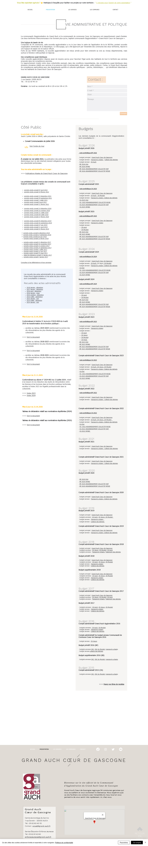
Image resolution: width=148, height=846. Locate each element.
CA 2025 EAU (84, 200)
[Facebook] (98, 749)
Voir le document (33, 337)
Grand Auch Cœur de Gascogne (102, 157)
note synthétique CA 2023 (88, 360)
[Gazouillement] (113, 749)
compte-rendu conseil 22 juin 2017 (35, 251)
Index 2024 (31, 396)
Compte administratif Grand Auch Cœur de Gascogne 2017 (101, 591)
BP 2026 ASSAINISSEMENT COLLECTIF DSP (94, 169)
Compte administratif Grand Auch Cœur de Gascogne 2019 (101, 526)
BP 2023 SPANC (85, 344)
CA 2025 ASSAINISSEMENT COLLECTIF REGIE (95, 202)
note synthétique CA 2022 (88, 413)
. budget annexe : (85, 162)
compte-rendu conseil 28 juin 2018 (35, 237)
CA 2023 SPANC (85, 378)
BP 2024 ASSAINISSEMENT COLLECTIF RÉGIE (95, 307)
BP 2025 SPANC (85, 234)
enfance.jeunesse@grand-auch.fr (38, 837)
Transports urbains (97, 160)
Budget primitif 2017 (86, 603)
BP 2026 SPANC (85, 166)
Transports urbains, (97, 198)
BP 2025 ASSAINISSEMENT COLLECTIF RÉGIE (95, 239)
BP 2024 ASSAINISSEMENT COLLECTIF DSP (94, 304)
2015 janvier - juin (33, 298)
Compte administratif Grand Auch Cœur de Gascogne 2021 (101, 457)
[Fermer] (145, 842)
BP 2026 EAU (84, 164)
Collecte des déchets (111, 160)
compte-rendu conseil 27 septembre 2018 (37, 235)
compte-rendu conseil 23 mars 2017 (36, 253)
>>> (24, 337)
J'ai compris (137, 842)
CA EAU (82, 268)
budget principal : (86, 595)
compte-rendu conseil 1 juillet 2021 (36, 200)
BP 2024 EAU (84, 300)
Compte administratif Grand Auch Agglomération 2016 (99, 624)
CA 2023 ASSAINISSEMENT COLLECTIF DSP (94, 376)
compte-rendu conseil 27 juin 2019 (35, 225)
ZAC (92, 649)
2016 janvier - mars (33, 293)
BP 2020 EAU (84, 479)
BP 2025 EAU (84, 232)
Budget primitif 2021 (86, 442)
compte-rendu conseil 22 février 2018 (36, 238)
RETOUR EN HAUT (140, 836)
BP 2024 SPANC (85, 302)
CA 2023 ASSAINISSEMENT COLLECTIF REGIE (95, 374)
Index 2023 (31, 393)
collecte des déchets (96, 651)
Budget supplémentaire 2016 (90, 655)
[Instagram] (105, 749)
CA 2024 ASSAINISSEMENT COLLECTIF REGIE (95, 270)
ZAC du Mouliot (100, 649)
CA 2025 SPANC (85, 207)
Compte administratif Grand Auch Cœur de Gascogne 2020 (101, 492)
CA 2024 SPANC (85, 275)
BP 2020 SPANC (85, 481)
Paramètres (124, 842)
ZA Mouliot (101, 195)
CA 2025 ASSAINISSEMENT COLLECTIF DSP (94, 205)
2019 (46, 227)
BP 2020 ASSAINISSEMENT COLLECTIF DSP (94, 484)
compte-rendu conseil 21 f (32, 229)
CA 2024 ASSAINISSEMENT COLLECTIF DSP (94, 272)
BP (81, 342)
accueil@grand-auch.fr (41, 826)
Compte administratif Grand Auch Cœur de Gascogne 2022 (101, 408)
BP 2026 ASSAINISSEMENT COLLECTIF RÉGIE (95, 171)
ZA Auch (93, 162)
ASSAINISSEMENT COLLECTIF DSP (97, 347)
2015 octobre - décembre (35, 295)
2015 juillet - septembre (35, 297)
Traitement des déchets (113, 552)
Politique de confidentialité (64, 842)
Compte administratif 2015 (89, 670)
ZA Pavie (84, 340)
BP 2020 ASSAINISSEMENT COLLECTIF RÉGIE (95, 486)
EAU (86, 342)
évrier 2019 (45, 229)
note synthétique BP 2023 (88, 321)
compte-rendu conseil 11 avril (34, 227)
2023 (83, 342)
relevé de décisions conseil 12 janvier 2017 (38, 255)
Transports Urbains (98, 552)
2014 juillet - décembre (34, 300)
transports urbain (111, 649)
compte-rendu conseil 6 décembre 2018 (36, 233)
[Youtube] (120, 749)
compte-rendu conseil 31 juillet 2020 (36, 213)
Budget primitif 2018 (86, 556)
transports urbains (112, 659)
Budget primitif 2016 (86, 645)
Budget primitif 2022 (86, 389)
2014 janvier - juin (33, 302)
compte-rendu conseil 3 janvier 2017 (36, 257)
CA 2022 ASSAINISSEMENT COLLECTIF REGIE (95, 427)
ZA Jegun (84, 335)
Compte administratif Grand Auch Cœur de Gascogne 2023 (101, 356)
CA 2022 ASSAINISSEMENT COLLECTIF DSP (94, 429)
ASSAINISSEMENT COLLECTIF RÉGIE (97, 349)
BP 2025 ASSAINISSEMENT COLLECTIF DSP (94, 236)
